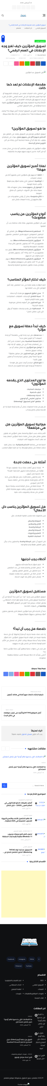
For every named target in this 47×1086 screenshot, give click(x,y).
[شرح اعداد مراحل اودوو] (40, 1057)
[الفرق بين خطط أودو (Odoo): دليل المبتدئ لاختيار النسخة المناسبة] (40, 1040)
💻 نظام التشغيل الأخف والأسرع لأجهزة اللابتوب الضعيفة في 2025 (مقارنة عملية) (17, 821)
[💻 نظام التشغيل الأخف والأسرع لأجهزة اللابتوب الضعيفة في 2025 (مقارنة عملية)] (40, 819)
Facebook (11, 959)
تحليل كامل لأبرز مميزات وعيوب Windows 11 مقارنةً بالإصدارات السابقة (17, 835)
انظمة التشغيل (28, 815)
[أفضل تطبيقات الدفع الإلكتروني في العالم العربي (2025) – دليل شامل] (40, 804)
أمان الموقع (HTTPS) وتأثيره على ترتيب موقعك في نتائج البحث (22, 714)
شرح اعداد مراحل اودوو (23, 1057)
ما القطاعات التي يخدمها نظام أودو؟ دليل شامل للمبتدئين (27, 768)
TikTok (32, 959)
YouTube (29, 966)
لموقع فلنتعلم (9, 1078)
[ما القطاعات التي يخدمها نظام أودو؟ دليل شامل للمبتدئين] (40, 1020)
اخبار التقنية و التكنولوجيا (25, 800)
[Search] (3, 15)
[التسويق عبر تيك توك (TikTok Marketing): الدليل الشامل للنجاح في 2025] (40, 851)
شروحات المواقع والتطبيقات (19, 1054)
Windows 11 (27, 831)
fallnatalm (41, 55)
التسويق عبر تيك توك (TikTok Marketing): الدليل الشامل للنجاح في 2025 (18, 852)
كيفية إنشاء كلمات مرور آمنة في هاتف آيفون (25, 694)
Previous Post (36, 691)
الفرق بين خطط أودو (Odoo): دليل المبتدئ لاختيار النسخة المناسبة (19, 1040)
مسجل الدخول (27, 734)
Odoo (44, 762)
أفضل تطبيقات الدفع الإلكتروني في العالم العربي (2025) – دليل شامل (18, 804)
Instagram (22, 959)
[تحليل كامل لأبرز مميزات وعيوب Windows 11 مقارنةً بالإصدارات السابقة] (40, 835)
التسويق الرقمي (27, 846)
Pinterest (19, 966)
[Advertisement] (23, 894)
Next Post (9, 710)
